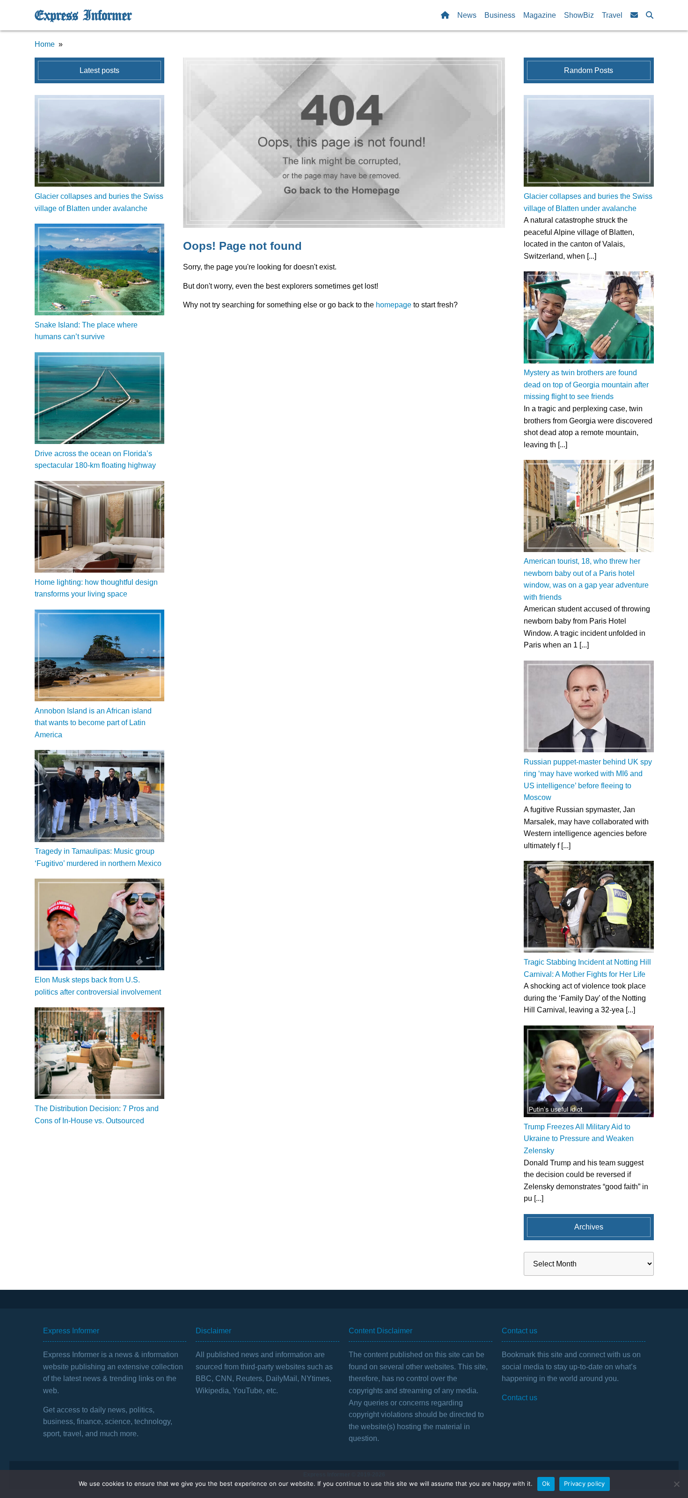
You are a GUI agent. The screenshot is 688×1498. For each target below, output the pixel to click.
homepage (393, 305)
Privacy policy (584, 1483)
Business (499, 15)
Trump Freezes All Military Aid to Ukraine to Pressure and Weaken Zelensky (579, 1139)
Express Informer (83, 15)
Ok (546, 1483)
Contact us (519, 1398)
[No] (676, 1484)
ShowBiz (579, 15)
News (466, 15)
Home (45, 44)
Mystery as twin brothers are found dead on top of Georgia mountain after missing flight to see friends (586, 384)
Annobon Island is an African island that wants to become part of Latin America (93, 723)
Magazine (539, 15)
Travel (612, 15)
